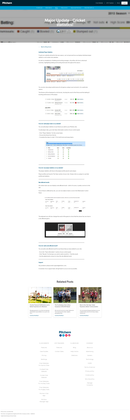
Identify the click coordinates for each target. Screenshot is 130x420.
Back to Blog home (46, 47)
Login (124, 3)
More (118, 3)
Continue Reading (34, 315)
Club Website (99, 3)
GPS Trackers (110, 3)
